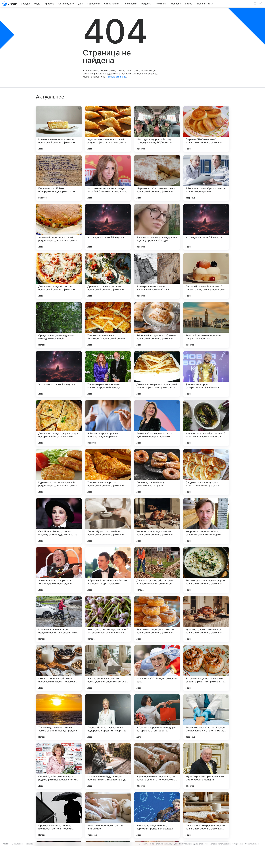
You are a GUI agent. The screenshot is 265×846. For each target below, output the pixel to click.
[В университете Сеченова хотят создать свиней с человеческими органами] (157, 766)
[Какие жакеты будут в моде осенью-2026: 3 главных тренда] (108, 766)
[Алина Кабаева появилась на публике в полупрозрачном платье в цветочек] (157, 423)
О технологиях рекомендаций (163, 844)
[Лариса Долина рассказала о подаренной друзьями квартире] (108, 717)
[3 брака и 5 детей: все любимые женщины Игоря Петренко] (108, 570)
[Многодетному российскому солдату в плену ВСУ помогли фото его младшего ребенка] (157, 129)
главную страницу (116, 76)
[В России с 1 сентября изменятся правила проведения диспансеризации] (206, 178)
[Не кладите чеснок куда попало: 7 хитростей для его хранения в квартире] (108, 619)
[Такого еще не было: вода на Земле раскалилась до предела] (59, 717)
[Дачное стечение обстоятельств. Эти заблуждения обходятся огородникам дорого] (157, 570)
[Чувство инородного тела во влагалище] (108, 815)
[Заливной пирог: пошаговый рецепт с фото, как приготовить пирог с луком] (59, 227)
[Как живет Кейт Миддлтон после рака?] (157, 668)
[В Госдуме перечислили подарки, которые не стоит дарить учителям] (157, 717)
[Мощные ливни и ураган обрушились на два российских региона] (59, 619)
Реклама (29, 844)
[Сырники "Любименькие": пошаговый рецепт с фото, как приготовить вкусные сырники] (206, 129)
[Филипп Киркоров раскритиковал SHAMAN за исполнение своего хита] (206, 374)
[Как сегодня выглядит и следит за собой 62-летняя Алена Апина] (108, 178)
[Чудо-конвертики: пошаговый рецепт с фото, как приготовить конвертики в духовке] (108, 129)
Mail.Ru (6, 844)
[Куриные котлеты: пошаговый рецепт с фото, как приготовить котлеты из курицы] (59, 472)
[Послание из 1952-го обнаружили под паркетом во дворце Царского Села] (59, 178)
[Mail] (4, 3)
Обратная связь (252, 844)
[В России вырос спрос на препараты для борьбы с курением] (108, 423)
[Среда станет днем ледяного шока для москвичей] (59, 325)
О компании (17, 844)
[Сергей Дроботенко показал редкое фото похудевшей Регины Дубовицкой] (59, 766)
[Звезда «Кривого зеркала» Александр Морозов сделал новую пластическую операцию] (59, 570)
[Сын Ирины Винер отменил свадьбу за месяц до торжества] (59, 521)
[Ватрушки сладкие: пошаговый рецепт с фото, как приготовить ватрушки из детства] (206, 668)
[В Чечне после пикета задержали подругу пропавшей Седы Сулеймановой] (157, 227)
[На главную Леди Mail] (12, 3)
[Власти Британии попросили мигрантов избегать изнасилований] (206, 325)
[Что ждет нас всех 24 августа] (206, 227)
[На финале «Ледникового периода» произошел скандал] (157, 815)
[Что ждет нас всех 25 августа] (108, 227)
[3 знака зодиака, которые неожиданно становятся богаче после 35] (108, 668)
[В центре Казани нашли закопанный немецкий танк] (157, 276)
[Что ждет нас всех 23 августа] (59, 374)
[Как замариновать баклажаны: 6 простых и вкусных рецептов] (206, 423)
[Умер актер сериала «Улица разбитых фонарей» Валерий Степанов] (206, 521)
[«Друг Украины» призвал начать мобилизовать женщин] (206, 766)
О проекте (143, 844)
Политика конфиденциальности (193, 844)
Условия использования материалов (226, 844)
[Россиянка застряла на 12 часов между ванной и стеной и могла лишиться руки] (206, 717)
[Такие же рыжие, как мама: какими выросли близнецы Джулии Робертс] (108, 374)
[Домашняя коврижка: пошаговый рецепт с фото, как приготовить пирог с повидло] (157, 374)
